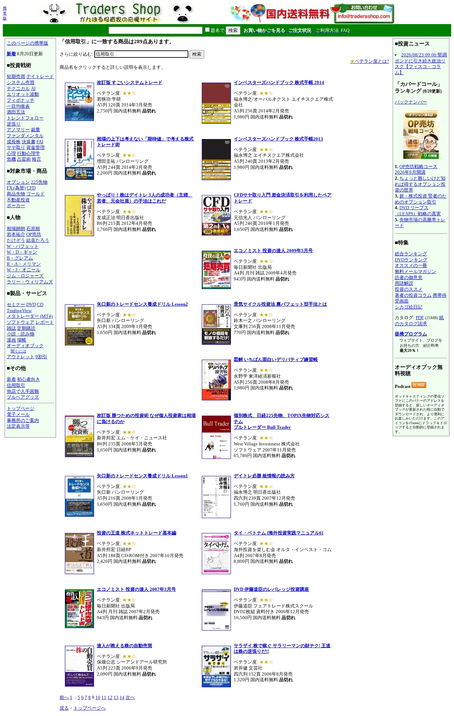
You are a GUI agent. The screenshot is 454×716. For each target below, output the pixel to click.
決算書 (28, 141)
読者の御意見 (408, 277)
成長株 (14, 141)
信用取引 (16, 385)
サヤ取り (16, 147)
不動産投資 (18, 199)
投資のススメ (408, 289)
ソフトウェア (20, 322)
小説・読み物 (20, 334)
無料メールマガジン (415, 271)
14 (122, 697)
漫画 (11, 340)
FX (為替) (16, 187)
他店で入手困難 (23, 391)
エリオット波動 (23, 94)
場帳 (21, 340)
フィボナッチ (20, 100)
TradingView (19, 310)
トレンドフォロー (25, 118)
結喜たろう (37, 240)
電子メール (18, 414)
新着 (11, 53)
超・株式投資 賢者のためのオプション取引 (421, 199)
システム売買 (20, 82)
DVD (31, 304)
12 (109, 697)
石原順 (33, 228)
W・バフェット (23, 246)
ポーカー (16, 205)
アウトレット (20, 356)
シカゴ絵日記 (408, 307)
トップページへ (89, 708)
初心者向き (28, 379)
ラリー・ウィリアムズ (30, 281)
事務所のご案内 (23, 420)
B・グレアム (20, 258)
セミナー (16, 304)
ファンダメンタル (25, 135)
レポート (44, 322)
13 (116, 697)
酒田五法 (16, 112)
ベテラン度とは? (369, 61)
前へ (64, 697)
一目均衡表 (18, 106)
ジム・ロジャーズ (25, 275)
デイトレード (40, 76)
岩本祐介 (16, 234)
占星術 (24, 159)
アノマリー (18, 129)
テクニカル (18, 88)
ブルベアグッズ (23, 397)
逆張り (14, 124)
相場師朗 (16, 228)
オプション (18, 182)
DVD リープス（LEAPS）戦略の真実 (418, 210)
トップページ (20, 408)
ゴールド (35, 193)
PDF (420, 317)
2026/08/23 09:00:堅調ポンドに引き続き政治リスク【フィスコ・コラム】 (421, 63)
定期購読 (26, 328)
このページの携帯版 (27, 43)
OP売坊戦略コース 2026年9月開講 (416, 169)
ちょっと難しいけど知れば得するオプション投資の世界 (420, 184)
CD (40, 304)
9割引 (41, 356)
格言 (36, 159)
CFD (31, 187)
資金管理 (35, 147)
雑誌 (11, 328)
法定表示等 (18, 426)
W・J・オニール (23, 269)
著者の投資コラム (413, 295)
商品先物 (16, 193)
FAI (40, 141)
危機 (11, 159)
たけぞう (16, 240)
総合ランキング (411, 253)
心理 (11, 153)
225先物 (39, 182)
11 (103, 697)
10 (97, 697)
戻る (64, 708)
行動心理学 (28, 153)
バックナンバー (411, 102)
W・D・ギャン (22, 252)
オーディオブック (25, 345)
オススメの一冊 (411, 265)
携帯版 (5, 13)
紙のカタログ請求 (419, 320)
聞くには (18, 351)
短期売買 (16, 76)
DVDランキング (411, 259)
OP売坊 (33, 234)
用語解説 (404, 283)
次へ (130, 697)
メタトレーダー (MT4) (29, 316)
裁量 (35, 129)
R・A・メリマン (24, 264)
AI (33, 88)
